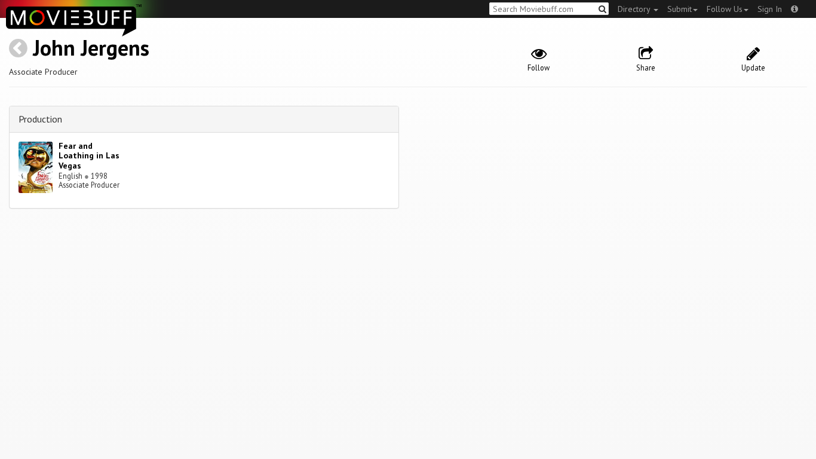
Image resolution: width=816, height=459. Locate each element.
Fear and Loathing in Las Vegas (89, 156)
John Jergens (91, 47)
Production (40, 119)
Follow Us (725, 9)
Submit (679, 9)
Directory (635, 9)
